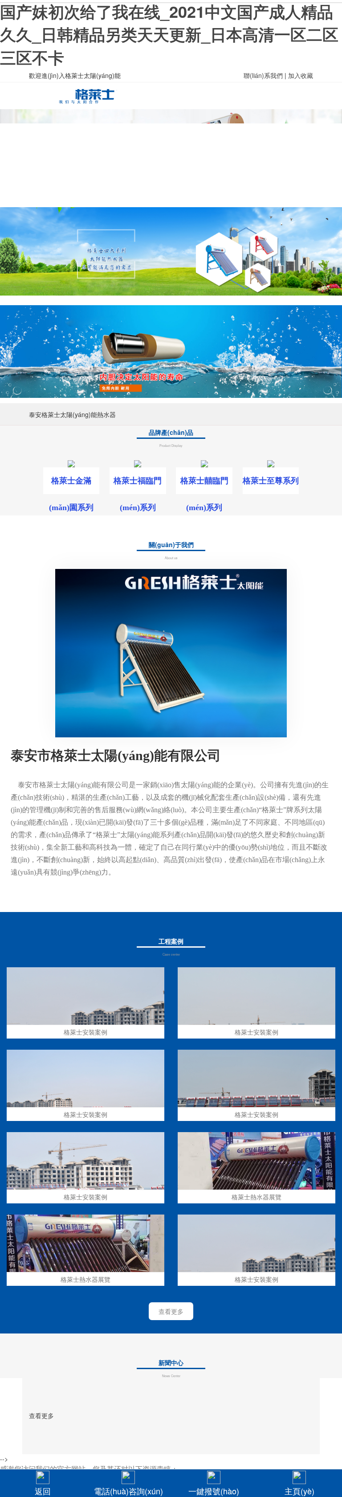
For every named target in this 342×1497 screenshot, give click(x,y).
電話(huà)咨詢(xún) (128, 1491)
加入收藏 (300, 75)
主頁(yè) (299, 1491)
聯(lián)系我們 (263, 75)
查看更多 (171, 1311)
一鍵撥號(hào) (213, 1491)
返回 (43, 1491)
